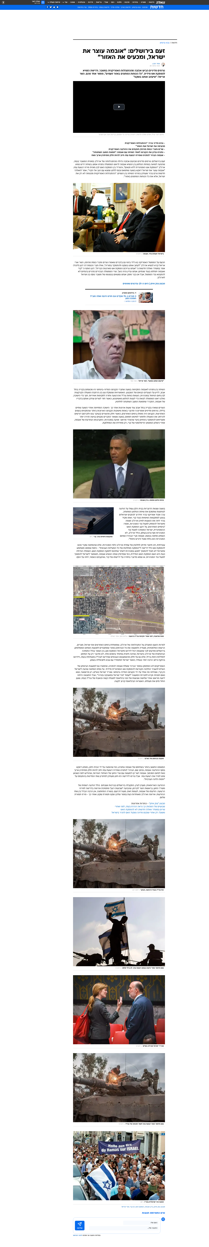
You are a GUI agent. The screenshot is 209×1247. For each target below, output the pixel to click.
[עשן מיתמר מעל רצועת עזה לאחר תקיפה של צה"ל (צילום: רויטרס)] (119, 1089)
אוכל (106, 2)
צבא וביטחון (136, 7)
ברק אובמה (149, 1207)
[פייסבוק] (47, 7)
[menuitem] (150, 2)
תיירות (90, 2)
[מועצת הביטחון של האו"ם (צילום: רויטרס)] (119, 724)
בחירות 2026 (93, 7)
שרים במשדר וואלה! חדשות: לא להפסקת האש (143, 810)
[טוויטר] (50, 7)
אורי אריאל (125, 1207)
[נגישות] (3, 2)
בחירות (135, 2)
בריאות (99, 2)
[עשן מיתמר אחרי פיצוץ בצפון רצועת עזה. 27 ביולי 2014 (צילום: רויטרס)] (119, 933)
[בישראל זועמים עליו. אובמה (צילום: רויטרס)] (119, 219)
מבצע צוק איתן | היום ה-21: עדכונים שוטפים (144, 284)
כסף (112, 2)
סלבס (119, 2)
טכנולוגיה (81, 2)
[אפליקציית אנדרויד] (57, 7)
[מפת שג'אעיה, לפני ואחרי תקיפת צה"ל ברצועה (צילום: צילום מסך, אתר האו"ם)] (119, 602)
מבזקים (145, 7)
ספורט (143, 2)
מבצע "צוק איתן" (157, 803)
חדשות (151, 2)
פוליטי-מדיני (115, 7)
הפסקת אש (140, 1207)
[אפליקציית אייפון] (54, 7)
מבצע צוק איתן (159, 1207)
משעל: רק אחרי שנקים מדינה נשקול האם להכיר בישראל (138, 813)
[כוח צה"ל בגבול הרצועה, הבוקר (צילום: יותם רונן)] (119, 855)
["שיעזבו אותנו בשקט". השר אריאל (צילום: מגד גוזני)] (119, 346)
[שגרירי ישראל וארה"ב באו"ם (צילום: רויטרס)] (119, 1011)
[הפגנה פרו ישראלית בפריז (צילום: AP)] (119, 1167)
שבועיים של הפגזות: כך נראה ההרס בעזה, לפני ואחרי (140, 807)
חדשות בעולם (104, 7)
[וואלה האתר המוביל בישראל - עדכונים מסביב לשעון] (160, 2)
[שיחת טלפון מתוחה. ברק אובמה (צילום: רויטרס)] (119, 466)
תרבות (127, 2)
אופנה (72, 2)
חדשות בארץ (126, 7)
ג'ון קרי (132, 1207)
